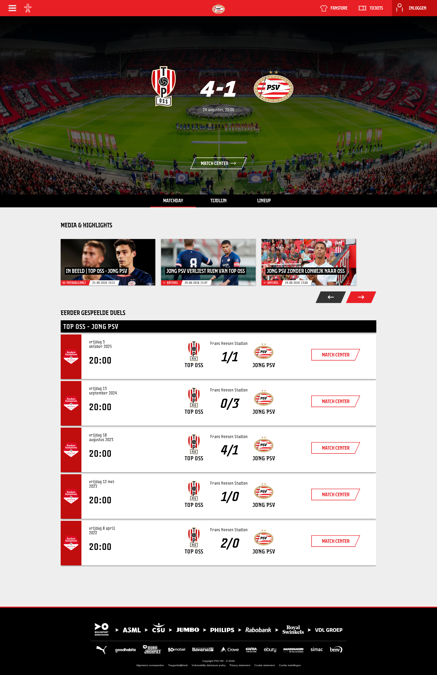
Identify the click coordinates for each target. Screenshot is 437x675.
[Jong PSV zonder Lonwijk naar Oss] (308, 262)
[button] (12, 8)
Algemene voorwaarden (150, 665)
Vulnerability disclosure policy (209, 665)
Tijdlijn (218, 200)
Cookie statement (264, 665)
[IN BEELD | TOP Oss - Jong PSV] (108, 262)
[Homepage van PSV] (218, 8)
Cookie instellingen (290, 665)
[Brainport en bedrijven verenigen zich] (218, 629)
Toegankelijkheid (178, 665)
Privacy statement (240, 665)
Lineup (264, 200)
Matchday (173, 200)
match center (335, 355)
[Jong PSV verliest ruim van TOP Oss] (208, 262)
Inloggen (417, 8)
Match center (214, 163)
